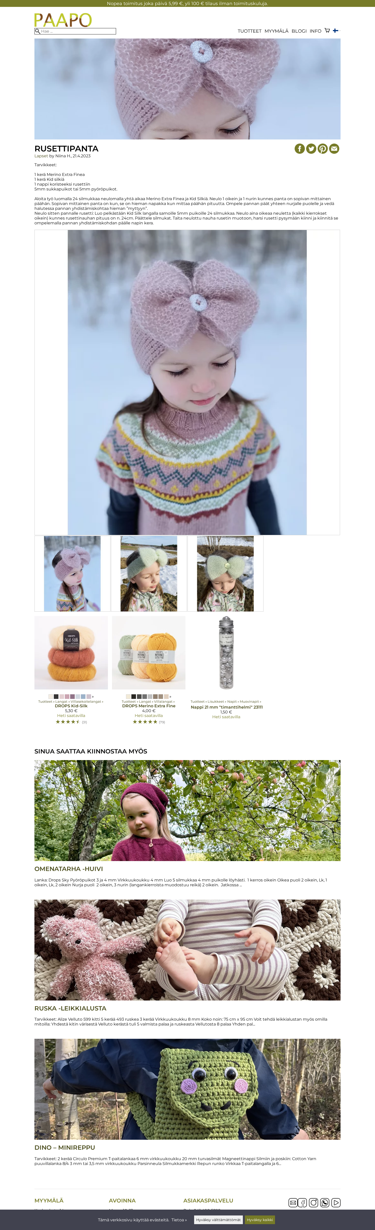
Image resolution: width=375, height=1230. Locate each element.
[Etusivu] (63, 25)
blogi (299, 31)
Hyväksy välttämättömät (218, 1220)
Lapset (41, 155)
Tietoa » (179, 1220)
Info (315, 31)
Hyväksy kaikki (260, 1220)
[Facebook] (302, 1203)
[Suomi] (337, 31)
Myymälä (277, 31)
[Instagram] (313, 1203)
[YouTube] (336, 1203)
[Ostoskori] (327, 31)
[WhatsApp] (324, 1203)
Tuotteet (249, 31)
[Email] (293, 1205)
